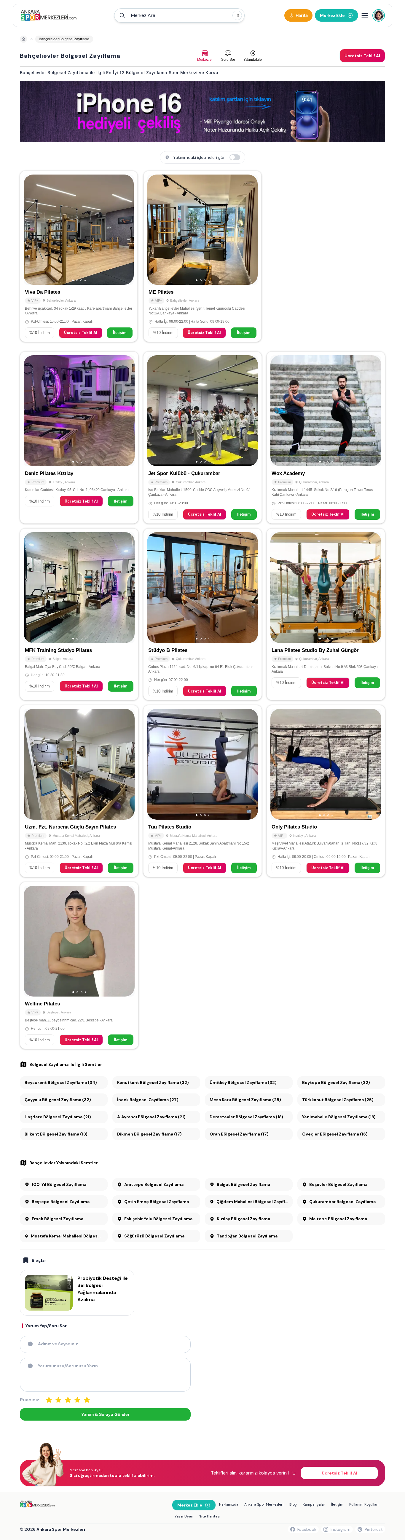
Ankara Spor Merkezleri (263, 1504)
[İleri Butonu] (31, 229)
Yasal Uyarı (184, 1516)
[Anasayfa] (23, 39)
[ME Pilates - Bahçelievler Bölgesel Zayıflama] (202, 256)
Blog (293, 1504)
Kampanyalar (314, 1504)
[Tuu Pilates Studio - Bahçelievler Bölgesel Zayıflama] (202, 791)
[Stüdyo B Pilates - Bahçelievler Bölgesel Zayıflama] (202, 614)
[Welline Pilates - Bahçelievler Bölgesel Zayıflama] (79, 965)
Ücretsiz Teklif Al (80, 332)
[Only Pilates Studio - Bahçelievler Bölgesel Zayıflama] (326, 791)
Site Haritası (209, 1516)
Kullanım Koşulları (364, 1504)
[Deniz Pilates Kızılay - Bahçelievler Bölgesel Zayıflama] (79, 437)
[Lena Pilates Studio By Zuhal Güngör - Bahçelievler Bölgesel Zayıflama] (326, 614)
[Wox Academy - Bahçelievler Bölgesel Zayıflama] (326, 437)
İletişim (120, 332)
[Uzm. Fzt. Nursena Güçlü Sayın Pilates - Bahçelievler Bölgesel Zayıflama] (79, 791)
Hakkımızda (228, 1504)
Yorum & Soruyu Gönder (105, 1414)
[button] (179, 15)
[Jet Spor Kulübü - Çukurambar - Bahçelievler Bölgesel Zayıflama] (202, 437)
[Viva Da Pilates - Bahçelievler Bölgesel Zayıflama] (78, 256)
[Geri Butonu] (126, 229)
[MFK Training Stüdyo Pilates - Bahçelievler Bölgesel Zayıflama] (79, 614)
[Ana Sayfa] (48, 15)
